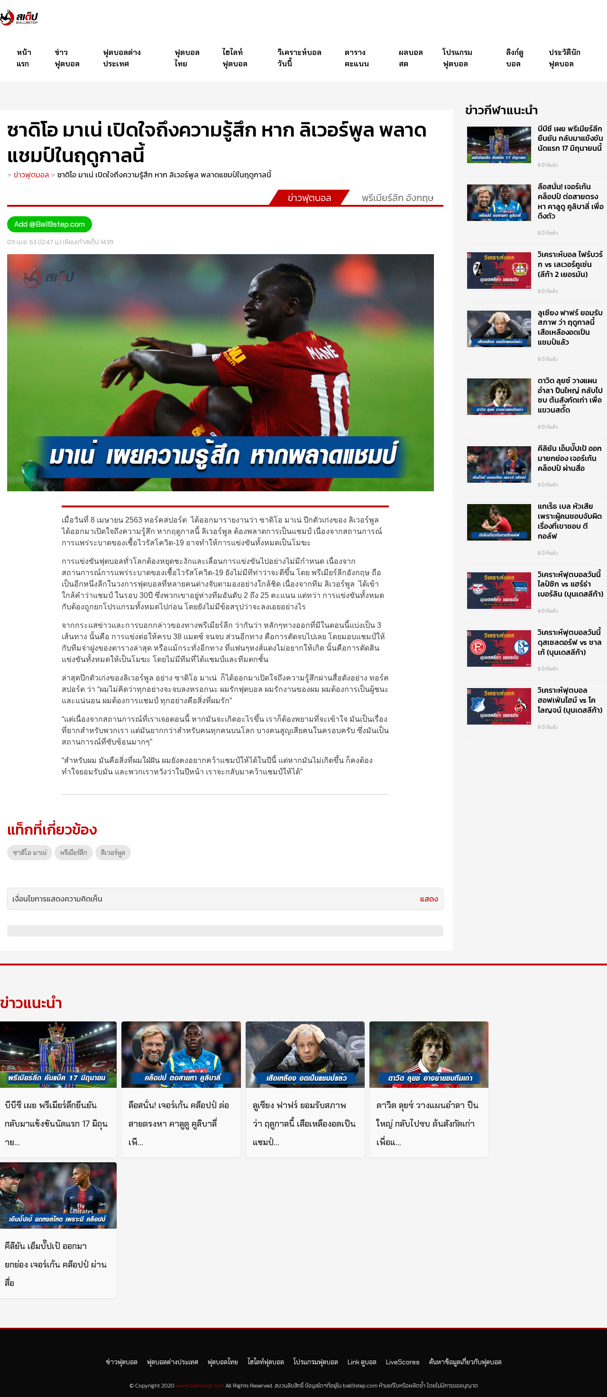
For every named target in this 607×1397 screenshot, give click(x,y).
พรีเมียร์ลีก (73, 852)
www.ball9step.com (200, 1385)
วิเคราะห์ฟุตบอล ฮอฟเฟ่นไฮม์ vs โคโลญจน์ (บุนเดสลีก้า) (570, 700)
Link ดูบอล (362, 1362)
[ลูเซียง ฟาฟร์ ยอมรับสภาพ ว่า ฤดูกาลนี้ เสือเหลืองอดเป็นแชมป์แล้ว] (305, 1054)
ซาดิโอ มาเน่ (29, 852)
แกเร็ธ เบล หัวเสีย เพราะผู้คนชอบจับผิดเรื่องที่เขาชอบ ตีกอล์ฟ (570, 520)
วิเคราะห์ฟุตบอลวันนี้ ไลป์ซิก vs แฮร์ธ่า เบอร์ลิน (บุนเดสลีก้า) (570, 584)
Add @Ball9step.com (49, 224)
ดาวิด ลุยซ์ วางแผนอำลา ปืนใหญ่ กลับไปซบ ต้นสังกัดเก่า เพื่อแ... (427, 1124)
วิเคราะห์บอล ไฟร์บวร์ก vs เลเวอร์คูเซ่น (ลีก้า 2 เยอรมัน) (570, 264)
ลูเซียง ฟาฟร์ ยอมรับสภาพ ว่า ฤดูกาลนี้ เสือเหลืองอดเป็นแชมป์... (304, 1124)
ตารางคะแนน (357, 58)
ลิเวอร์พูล (113, 852)
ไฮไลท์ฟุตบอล (235, 58)
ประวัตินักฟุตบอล (564, 58)
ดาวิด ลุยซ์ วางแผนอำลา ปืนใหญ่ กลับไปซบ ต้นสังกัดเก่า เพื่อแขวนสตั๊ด (570, 395)
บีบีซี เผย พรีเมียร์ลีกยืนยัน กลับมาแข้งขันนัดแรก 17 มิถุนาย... (56, 1124)
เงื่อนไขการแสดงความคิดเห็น (57, 898)
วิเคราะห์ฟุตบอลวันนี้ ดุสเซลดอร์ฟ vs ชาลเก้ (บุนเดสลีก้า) (570, 642)
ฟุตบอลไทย (187, 58)
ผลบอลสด (411, 58)
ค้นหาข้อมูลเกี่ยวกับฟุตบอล (465, 1362)
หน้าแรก (24, 58)
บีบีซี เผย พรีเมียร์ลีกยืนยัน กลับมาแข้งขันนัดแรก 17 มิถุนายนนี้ (570, 138)
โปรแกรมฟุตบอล (457, 58)
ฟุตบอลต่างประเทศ (122, 58)
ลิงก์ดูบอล (515, 58)
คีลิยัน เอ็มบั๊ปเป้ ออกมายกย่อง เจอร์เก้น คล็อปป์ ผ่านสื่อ (570, 458)
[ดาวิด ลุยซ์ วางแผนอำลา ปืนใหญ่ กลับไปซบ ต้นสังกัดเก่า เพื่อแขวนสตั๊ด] (428, 1054)
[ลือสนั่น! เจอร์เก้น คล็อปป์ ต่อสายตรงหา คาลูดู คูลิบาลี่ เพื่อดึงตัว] (180, 1054)
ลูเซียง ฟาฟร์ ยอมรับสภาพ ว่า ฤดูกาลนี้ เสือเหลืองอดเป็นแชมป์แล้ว (570, 327)
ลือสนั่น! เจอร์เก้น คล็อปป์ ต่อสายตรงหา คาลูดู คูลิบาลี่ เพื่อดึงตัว (571, 201)
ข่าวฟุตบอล (67, 58)
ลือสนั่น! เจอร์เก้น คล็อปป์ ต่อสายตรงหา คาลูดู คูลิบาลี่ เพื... (179, 1124)
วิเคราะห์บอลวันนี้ (299, 58)
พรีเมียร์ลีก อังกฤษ (398, 198)
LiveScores (403, 1362)
